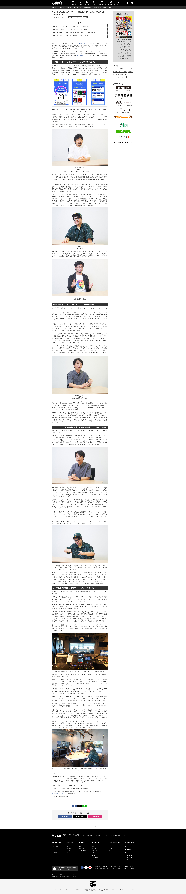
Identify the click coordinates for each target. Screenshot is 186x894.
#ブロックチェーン (77, 17)
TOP (53, 7)
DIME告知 (127, 844)
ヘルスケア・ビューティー (98, 853)
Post (79, 806)
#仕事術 (130, 71)
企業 (67, 846)
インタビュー (64, 7)
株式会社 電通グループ (83, 55)
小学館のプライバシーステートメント (114, 868)
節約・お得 (81, 848)
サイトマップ (104, 866)
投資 (80, 846)
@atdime (66, 816)
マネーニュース (82, 852)
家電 (52, 848)
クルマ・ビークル (96, 844)
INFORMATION (130, 842)
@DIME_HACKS (81, 816)
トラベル (94, 848)
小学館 (98, 868)
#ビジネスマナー (123, 71)
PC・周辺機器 (55, 852)
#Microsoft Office (129, 69)
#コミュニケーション (118, 74)
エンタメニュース (112, 850)
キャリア (68, 844)
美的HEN (129, 859)
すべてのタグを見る (128, 79)
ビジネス (57, 7)
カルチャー (111, 846)
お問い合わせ (126, 866)
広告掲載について (126, 868)
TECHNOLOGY (57, 842)
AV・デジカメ (55, 844)
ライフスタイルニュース (97, 857)
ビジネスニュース (70, 852)
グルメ (93, 846)
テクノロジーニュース (56, 853)
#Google (115, 71)
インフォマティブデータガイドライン (115, 866)
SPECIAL (129, 852)
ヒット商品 (68, 848)
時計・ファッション (96, 852)
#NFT (69, 17)
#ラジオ (85, 17)
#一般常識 (120, 69)
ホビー (110, 848)
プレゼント (127, 846)
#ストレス (129, 77)
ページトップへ (93, 826)
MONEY (83, 842)
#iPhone (127, 74)
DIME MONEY (82, 844)
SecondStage (130, 853)
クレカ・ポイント (83, 850)
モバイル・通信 (55, 846)
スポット (111, 844)
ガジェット (54, 850)
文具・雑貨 (94, 850)
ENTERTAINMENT (115, 842)
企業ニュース (130, 849)
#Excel (114, 69)
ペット (93, 855)
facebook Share (74, 806)
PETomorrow (129, 857)
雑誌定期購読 (103, 868)
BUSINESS (70, 842)
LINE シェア (84, 806)
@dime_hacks (96, 816)
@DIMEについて (97, 866)
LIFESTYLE (97, 842)
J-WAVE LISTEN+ (84, 43)
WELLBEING (129, 855)
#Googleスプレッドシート (119, 77)
